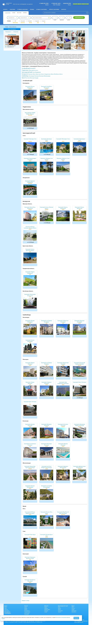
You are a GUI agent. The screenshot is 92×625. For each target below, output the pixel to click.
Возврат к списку (25, 600)
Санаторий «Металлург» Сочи (63, 138)
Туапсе (59, 611)
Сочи (34, 72)
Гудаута (46, 608)
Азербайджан (7, 613)
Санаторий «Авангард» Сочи (30, 138)
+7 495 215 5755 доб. (10, 45)
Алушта (6, 609)
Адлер (25, 608)
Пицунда (46, 610)
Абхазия (46, 605)
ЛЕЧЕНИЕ (32, 9)
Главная (6, 26)
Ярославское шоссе (33, 70)
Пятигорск (36, 76)
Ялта (26, 77)
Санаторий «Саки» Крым (30, 534)
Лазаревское (38, 72)
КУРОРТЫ (5, 9)
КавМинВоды (25, 76)
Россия (26, 605)
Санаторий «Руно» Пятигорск (79, 382)
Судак (73, 609)
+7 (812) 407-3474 (55, 3)
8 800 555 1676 (67, 3)
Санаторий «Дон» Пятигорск (30, 401)
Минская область (32, 74)
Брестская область (40, 74)
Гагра (45, 607)
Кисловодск (31, 76)
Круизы (25, 12)
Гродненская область (49, 74)
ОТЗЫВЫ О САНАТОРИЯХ (41, 9)
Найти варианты (79, 17)
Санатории (7, 12)
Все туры (19, 12)
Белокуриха (32, 68)
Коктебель (74, 611)
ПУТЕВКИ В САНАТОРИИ (22, 9)
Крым (23, 77)
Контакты (63, 9)
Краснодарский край (27, 72)
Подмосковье (25, 70)
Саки (29, 77)
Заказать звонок (77, 4)
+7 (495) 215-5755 (43, 3)
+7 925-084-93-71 (10, 46)
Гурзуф (36, 77)
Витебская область (58, 74)
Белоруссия (25, 74)
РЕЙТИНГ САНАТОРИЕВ (54, 9)
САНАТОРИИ (12, 9)
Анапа (25, 609)
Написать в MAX (85, 4)
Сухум (45, 611)
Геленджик (60, 610)
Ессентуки (41, 76)
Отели (13, 12)
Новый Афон (47, 609)
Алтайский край (26, 68)
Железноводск (47, 76)
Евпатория (32, 77)
